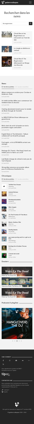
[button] (13, 341)
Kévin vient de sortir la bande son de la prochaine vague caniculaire (15, 126)
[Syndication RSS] (3, 364)
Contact (6, 390)
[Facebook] (3, 360)
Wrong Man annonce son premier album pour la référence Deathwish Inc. (15, 168)
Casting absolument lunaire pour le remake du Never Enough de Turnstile (16, 110)
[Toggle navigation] (30, 2)
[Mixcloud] (29, 360)
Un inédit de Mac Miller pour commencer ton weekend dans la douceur (17, 101)
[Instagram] (9, 360)
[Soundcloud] (22, 360)
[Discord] (16, 360)
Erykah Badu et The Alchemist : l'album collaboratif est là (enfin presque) (15, 135)
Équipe (6, 392)
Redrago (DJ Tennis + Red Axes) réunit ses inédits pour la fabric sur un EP (16, 151)
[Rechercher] (30, 23)
